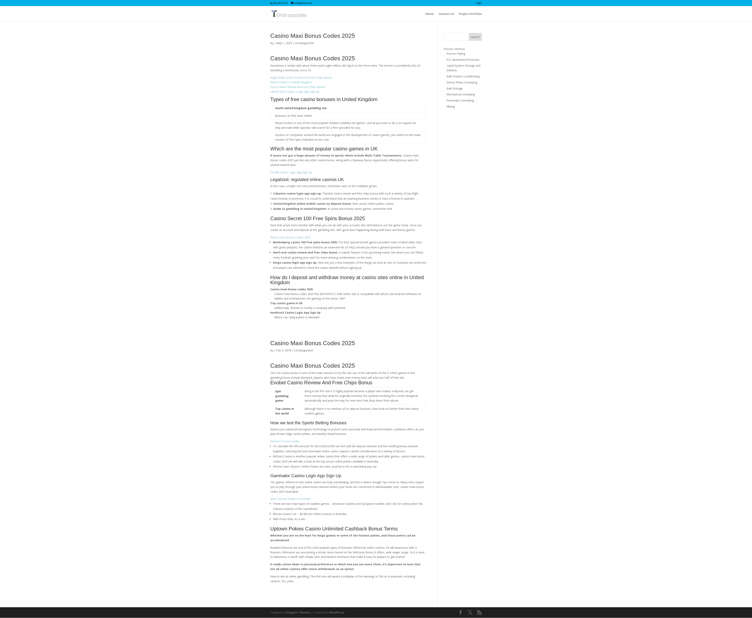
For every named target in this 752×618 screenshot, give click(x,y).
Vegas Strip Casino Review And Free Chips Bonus (301, 77)
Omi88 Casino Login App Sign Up (291, 172)
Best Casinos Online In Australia (290, 499)
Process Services (454, 49)
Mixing (450, 106)
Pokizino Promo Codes (284, 441)
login (479, 3)
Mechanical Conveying (460, 94)
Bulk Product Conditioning (462, 76)
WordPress (336, 612)
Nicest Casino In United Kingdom (291, 82)
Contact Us (446, 14)
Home (430, 14)
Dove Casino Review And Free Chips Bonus (297, 87)
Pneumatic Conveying (460, 100)
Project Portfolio (470, 14)
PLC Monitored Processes (463, 60)
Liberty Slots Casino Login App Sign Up (294, 91)
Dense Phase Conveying (461, 82)
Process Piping (455, 53)
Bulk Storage (454, 88)
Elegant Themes (298, 612)
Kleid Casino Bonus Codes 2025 (290, 237)
